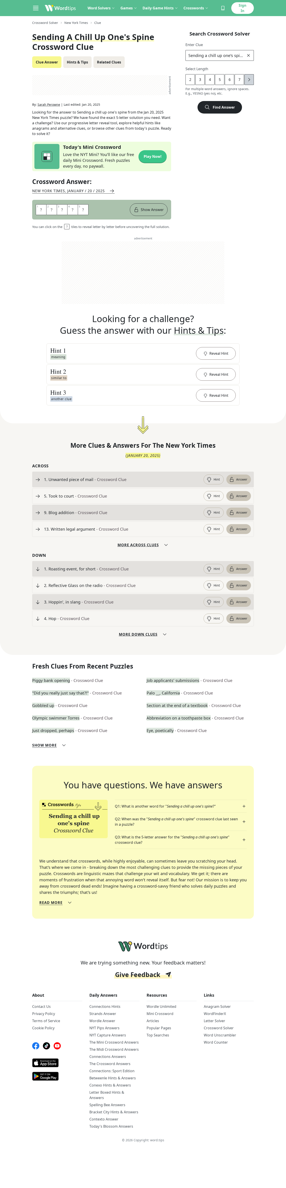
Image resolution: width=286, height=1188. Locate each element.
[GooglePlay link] (57, 1076)
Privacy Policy (43, 1013)
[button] (143, 353)
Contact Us (41, 1006)
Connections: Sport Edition (112, 1070)
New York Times (76, 23)
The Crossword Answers (109, 1063)
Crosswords (193, 8)
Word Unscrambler (220, 1035)
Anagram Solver (217, 1006)
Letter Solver (214, 1020)
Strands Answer (102, 1013)
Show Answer (152, 209)
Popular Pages (159, 1028)
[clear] (248, 55)
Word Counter (216, 1042)
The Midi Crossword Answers (114, 1049)
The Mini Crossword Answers (114, 1042)
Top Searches (158, 1035)
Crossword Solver (45, 23)
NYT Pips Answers (104, 1028)
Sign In (242, 8)
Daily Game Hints (158, 8)
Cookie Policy (43, 1028)
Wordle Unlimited (161, 1006)
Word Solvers (99, 8)
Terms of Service (46, 1020)
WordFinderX (215, 1013)
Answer (241, 479)
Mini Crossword (160, 1013)
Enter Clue (194, 44)
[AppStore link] (57, 1062)
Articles (153, 1020)
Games (126, 8)
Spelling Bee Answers (107, 1104)
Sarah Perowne (49, 104)
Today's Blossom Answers (111, 1126)
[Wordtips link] (60, 8)
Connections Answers (107, 1056)
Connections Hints (104, 1006)
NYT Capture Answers (107, 1035)
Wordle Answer (102, 1020)
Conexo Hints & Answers (110, 1085)
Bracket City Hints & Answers (113, 1112)
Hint (217, 479)
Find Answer (224, 107)
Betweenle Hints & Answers (112, 1078)
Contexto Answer (103, 1119)
